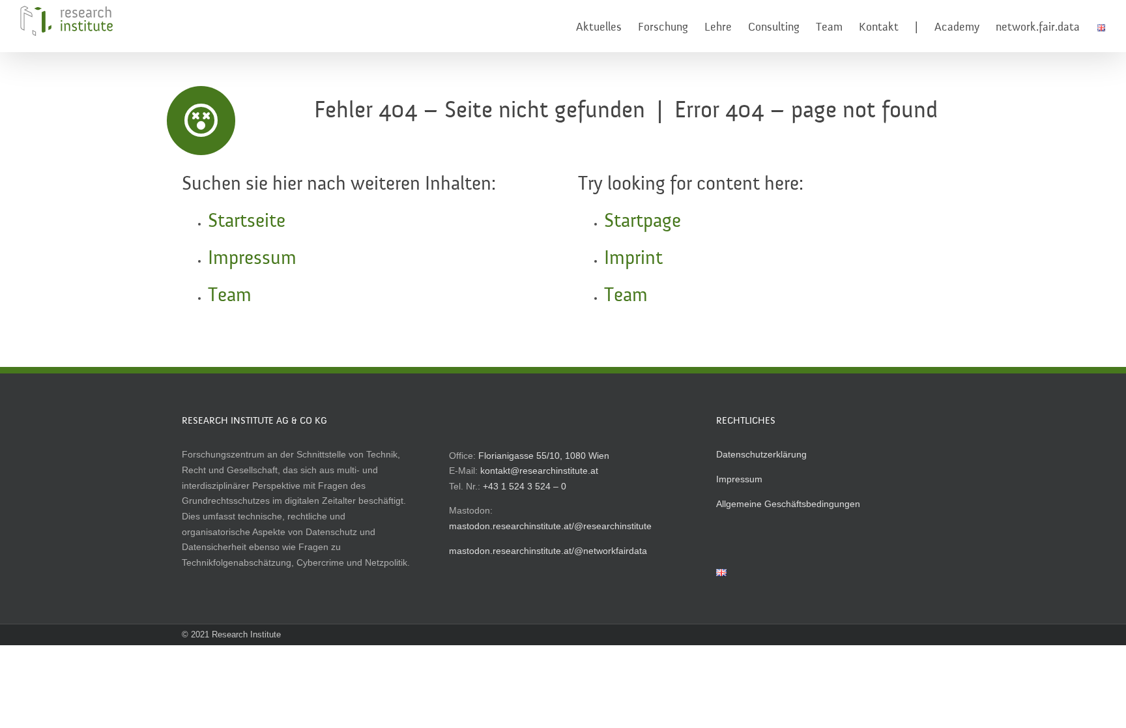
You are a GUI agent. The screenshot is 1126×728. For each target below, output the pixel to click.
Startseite (246, 221)
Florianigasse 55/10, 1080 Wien (543, 455)
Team (230, 296)
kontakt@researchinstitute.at (539, 470)
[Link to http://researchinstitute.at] (201, 120)
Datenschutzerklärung (761, 454)
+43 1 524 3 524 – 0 (524, 486)
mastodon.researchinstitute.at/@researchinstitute (550, 526)
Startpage (642, 221)
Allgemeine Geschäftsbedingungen (788, 504)
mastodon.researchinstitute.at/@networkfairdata (548, 551)
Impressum (252, 259)
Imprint (633, 259)
